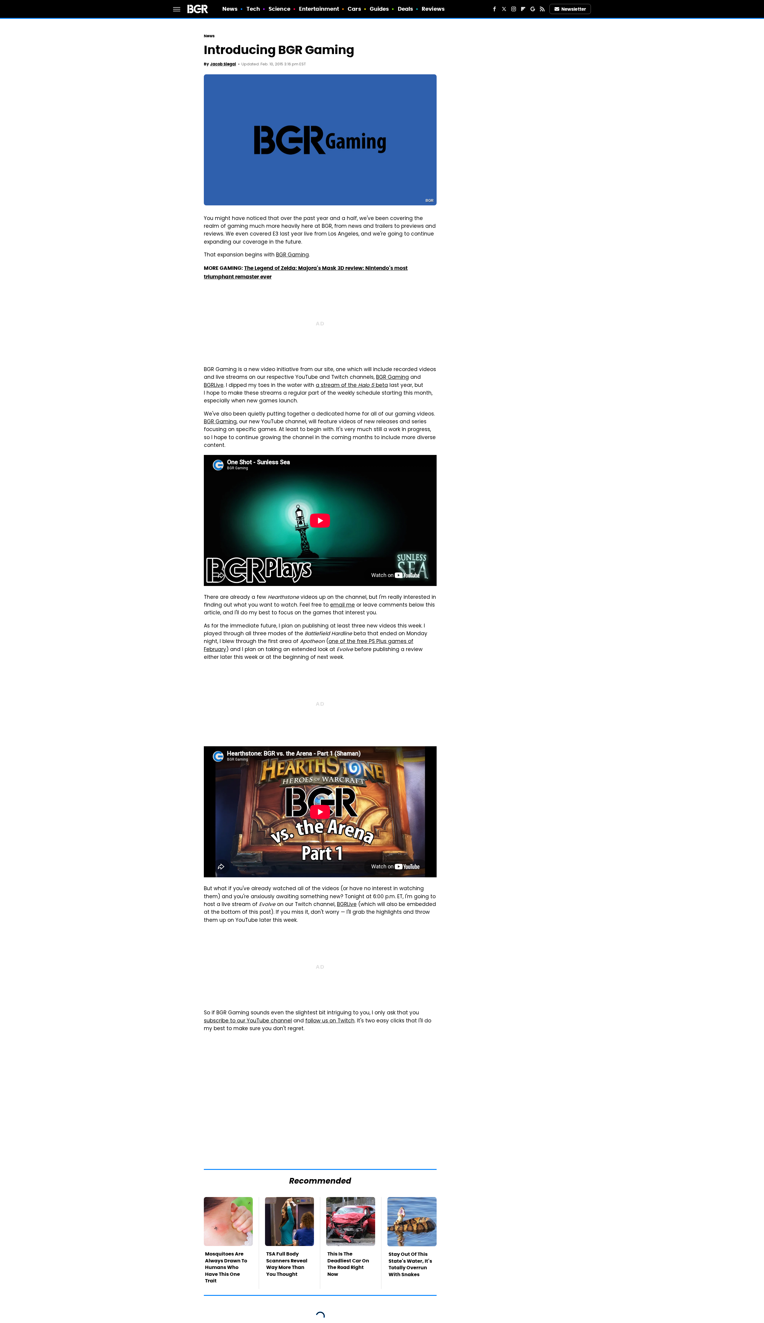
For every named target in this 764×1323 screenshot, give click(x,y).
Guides (379, 8)
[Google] (532, 9)
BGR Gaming (292, 255)
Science (279, 8)
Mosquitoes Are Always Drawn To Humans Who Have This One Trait (226, 1267)
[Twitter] (504, 9)
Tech (253, 8)
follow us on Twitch (330, 1021)
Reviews (433, 8)
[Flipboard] (523, 9)
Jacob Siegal (223, 64)
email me (342, 605)
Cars (354, 8)
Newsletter (573, 9)
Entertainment (319, 8)
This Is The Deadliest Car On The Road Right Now (348, 1264)
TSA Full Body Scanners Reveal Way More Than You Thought (286, 1264)
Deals (405, 8)
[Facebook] (494, 9)
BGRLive (214, 385)
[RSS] (542, 9)
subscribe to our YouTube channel (248, 1021)
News (230, 8)
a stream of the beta (352, 385)
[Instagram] (513, 9)
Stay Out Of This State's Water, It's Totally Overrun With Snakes (410, 1264)
